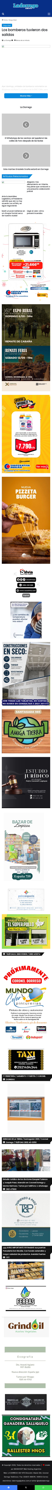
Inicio (5, 20)
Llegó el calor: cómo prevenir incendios (35, 212)
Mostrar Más (25, 96)
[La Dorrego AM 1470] (26, 6)
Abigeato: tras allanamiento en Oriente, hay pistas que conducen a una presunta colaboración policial (38, 186)
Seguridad (13, 20)
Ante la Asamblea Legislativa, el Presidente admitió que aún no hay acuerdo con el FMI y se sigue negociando (12, 201)
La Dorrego (7, 40)
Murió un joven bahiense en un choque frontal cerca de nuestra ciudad (13, 213)
